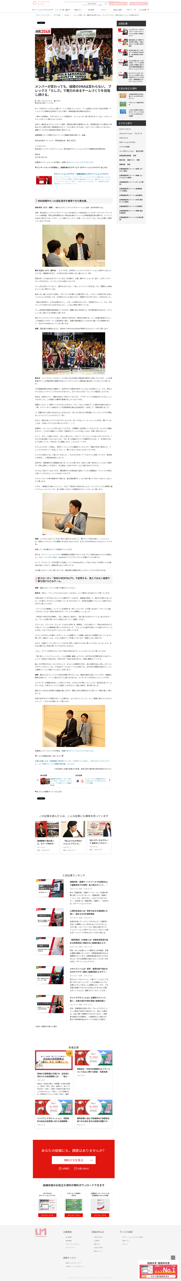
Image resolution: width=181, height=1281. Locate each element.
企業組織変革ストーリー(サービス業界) (131, 183)
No (101, 4)
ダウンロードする (47, 1215)
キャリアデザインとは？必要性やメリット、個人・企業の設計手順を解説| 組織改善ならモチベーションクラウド (89, 999)
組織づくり (45, 103)
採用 (134, 155)
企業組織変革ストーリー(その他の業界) (131, 218)
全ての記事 (57, 15)
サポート (129, 10)
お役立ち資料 (117, 10)
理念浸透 (39, 103)
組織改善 (122, 164)
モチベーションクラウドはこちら (81, 162)
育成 (128, 164)
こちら (59, 791)
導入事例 (91, 10)
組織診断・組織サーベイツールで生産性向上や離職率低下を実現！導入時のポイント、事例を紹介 (89, 883)
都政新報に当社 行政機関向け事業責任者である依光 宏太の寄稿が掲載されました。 (93, 1120)
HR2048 (67, 15)
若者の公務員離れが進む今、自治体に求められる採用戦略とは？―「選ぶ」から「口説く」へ (53, 1075)
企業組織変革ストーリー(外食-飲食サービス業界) (131, 201)
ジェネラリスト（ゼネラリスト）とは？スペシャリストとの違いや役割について (136, 32)
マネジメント (123, 138)
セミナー (104, 10)
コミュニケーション (126, 133)
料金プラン (78, 10)
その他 (51, 103)
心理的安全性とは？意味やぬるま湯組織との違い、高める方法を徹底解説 (89, 912)
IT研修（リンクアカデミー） (75, 1266)
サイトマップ (70, 1248)
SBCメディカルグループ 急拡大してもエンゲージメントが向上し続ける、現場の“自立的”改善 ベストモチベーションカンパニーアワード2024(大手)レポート (99, 841)
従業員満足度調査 (125, 155)
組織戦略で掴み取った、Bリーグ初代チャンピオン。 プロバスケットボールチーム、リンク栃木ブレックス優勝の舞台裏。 (46, 842)
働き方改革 (139, 151)
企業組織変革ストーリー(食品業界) (130, 195)
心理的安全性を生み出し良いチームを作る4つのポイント (136, 96)
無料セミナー (98, 1251)
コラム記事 (142, 10)
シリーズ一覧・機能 (61, 10)
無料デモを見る (73, 1160)
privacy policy (92, 3)
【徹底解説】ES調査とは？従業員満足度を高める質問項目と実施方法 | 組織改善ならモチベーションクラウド (89, 941)
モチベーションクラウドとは (41, 10)
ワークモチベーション (126, 151)
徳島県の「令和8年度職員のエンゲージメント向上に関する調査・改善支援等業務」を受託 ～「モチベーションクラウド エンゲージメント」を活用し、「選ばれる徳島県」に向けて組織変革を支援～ (93, 1070)
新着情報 (69, 1241)
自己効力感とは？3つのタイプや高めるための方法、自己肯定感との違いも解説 (136, 53)
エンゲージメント (125, 129)
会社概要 (69, 1237)
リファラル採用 (124, 147)
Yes (99, 4)
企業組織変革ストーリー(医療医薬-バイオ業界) (131, 190)
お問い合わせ (83, 1168)
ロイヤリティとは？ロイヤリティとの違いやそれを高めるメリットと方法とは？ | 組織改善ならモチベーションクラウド (136, 77)
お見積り (66, 1168)
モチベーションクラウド (43, 15)
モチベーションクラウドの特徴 (132, 1237)
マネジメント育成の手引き (136, 104)
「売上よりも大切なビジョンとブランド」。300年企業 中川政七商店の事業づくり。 (72, 842)
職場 (138, 160)
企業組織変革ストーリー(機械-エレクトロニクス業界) (131, 176)
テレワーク (138, 133)
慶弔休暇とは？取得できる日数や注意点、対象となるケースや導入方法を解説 (136, 43)
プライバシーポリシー (73, 1244)
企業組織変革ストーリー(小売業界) (130, 206)
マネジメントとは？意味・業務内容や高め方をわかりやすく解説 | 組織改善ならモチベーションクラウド (89, 970)
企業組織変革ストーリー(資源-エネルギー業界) (131, 170)
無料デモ (97, 1244)
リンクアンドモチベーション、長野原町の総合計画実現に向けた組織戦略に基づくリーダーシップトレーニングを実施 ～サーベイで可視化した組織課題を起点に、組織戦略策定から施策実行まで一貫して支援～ (53, 1120)
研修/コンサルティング (73, 1263)
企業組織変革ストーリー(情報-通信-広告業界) (131, 212)
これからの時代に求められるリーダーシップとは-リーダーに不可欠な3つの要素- (136, 113)
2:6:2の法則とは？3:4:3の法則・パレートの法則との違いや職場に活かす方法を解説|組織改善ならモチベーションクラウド (136, 65)
